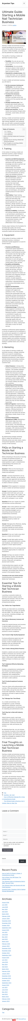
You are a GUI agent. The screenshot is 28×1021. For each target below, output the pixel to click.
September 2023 (6, 983)
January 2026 (6, 918)
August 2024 (5, 957)
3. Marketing (9, 134)
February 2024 (6, 971)
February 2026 (6, 916)
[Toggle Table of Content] (23, 129)
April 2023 (5, 994)
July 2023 (4, 987)
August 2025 (5, 930)
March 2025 (5, 941)
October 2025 (6, 925)
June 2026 (5, 907)
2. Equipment (9, 133)
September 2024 (6, 955)
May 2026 (5, 909)
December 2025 (6, 921)
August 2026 (5, 902)
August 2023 (5, 985)
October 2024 (6, 953)
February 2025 (6, 944)
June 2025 (5, 934)
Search (4, 858)
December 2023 (6, 976)
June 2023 (5, 989)
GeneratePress (22, 1019)
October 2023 (6, 980)
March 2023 (5, 996)
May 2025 (4, 937)
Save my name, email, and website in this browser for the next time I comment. (14, 844)
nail (10, 795)
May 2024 (5, 964)
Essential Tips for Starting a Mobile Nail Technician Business (13, 140)
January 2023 (6, 1001)
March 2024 (5, 969)
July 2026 (4, 904)
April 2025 (5, 939)
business (6, 795)
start (13, 795)
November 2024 (6, 950)
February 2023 (6, 999)
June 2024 (5, 962)
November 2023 (6, 978)
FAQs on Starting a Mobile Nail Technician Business (14, 137)
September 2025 (6, 927)
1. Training (8, 131)
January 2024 (6, 973)
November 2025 (6, 923)
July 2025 (4, 932)
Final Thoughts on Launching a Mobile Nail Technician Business (13, 143)
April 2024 (5, 966)
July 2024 (4, 960)
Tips (5, 793)
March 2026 (5, 914)
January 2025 (6, 946)
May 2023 (5, 992)
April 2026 (5, 911)
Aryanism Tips (8, 3)
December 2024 (6, 948)
